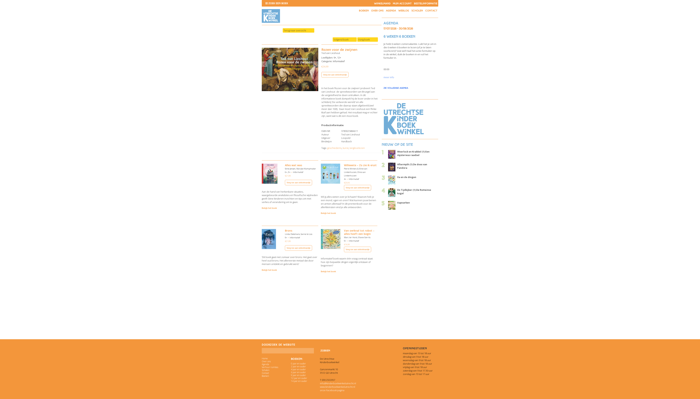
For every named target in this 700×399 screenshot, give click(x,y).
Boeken (364, 10)
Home (265, 358)
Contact (431, 10)
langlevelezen (357, 148)
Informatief (339, 61)
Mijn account (402, 3)
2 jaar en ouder (298, 366)
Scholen (417, 10)
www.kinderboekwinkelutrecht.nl (337, 386)
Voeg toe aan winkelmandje (335, 75)
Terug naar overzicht (295, 30)
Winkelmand (382, 3)
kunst (346, 148)
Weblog (403, 10)
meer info (389, 77)
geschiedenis (334, 148)
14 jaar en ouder (299, 381)
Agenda (391, 10)
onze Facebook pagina (332, 390)
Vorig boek (364, 39)
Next (315, 64)
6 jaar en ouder (298, 372)
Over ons (377, 10)
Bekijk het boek (269, 208)
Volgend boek (341, 39)
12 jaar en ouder (299, 378)
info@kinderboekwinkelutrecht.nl (338, 383)
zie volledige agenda (396, 88)
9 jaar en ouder (298, 375)
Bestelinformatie (425, 3)
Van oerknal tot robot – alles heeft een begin (359, 232)
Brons (288, 230)
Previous (264, 64)
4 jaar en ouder (298, 369)
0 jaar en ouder (298, 363)
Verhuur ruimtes (270, 367)
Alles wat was (293, 165)
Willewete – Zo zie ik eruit (360, 165)
